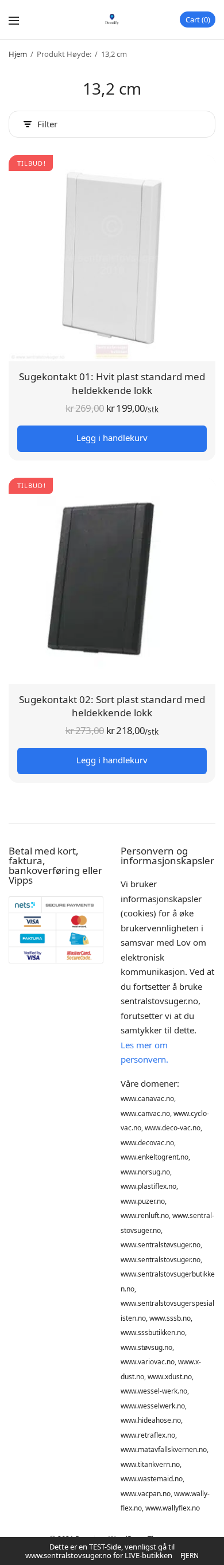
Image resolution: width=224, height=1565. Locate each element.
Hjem (18, 54)
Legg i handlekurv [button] (112, 437)
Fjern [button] (189, 1555)
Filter (47, 124)
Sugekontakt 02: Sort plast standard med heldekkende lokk (112, 706)
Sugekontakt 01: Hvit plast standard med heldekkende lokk (112, 383)
